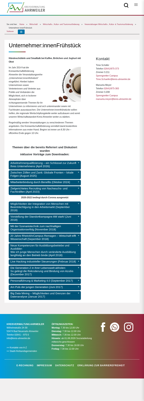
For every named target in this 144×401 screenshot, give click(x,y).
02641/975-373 (111, 68)
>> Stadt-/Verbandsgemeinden (22, 351)
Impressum (44, 365)
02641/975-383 (111, 88)
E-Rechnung (24, 365)
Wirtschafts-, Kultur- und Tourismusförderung (61, 24)
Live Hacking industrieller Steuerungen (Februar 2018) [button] (43, 261)
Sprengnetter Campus (107, 75)
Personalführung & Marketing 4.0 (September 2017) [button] (41, 280)
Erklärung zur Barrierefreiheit (101, 365)
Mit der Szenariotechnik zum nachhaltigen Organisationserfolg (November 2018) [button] (35, 228)
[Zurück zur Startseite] (26, 7)
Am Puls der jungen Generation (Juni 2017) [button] (36, 287)
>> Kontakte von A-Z (17, 347)
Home (21, 24)
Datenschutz (64, 365)
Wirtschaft (33, 24)
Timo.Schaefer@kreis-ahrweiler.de (113, 79)
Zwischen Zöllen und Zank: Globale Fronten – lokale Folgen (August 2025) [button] (42, 174)
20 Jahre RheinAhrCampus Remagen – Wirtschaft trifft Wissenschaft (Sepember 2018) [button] (43, 237)
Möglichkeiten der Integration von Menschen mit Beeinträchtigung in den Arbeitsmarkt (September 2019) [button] (40, 207)
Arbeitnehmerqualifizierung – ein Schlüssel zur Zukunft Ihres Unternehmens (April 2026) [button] (43, 164)
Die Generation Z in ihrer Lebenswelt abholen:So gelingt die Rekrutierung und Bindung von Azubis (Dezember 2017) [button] (41, 271)
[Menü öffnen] (136, 4)
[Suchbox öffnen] (126, 5)
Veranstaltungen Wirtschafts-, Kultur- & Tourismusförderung (109, 24)
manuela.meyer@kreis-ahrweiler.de (113, 99)
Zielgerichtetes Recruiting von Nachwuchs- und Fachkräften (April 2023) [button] (39, 190)
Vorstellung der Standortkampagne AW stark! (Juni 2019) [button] (40, 218)
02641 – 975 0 (21, 335)
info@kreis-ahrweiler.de (18, 338)
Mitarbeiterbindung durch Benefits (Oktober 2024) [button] (40, 182)
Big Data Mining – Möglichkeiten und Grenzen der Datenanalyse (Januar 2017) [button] (40, 295)
